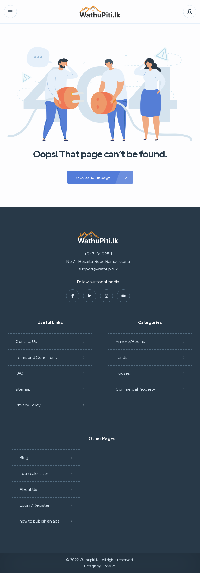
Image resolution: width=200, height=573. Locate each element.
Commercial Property (135, 389)
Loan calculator (34, 473)
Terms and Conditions (36, 357)
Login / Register (34, 505)
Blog (24, 457)
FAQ (19, 373)
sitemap (23, 389)
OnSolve (109, 566)
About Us (28, 489)
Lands (121, 357)
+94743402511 (98, 254)
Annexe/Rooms (130, 341)
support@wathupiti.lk (98, 269)
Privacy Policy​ (28, 405)
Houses (123, 373)
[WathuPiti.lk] (100, 12)
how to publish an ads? (41, 521)
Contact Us (26, 341)
